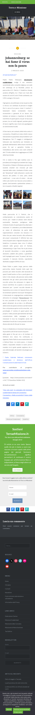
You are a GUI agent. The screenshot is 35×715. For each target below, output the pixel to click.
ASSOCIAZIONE (16, 2)
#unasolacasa (24, 298)
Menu (18, 12)
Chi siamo (8, 585)
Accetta (9, 709)
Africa (12, 415)
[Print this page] (27, 405)
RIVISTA (5, 2)
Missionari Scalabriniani (13, 419)
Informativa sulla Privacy (12, 602)
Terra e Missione (17, 7)
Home (7, 581)
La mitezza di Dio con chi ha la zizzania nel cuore (17, 688)
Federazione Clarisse (11, 616)
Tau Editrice (8, 631)
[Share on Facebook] (8, 405)
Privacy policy (18, 712)
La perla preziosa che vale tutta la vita (16, 683)
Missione (17, 54)
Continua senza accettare (21, 709)
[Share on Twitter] (13, 405)
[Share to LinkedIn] (17, 405)
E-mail (7, 653)
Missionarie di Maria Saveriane (14, 627)
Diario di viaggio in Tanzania (13, 679)
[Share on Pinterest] (22, 405)
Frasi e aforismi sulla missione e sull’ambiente (14, 597)
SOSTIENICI (17, 470)
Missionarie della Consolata (13, 624)
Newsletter (8, 592)
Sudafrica (25, 419)
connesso (16, 526)
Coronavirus (20, 415)
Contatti (7, 589)
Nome (7, 644)
